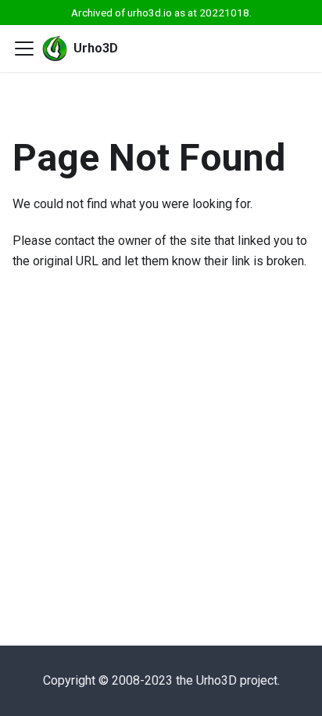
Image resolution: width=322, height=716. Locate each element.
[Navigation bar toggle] (24, 48)
